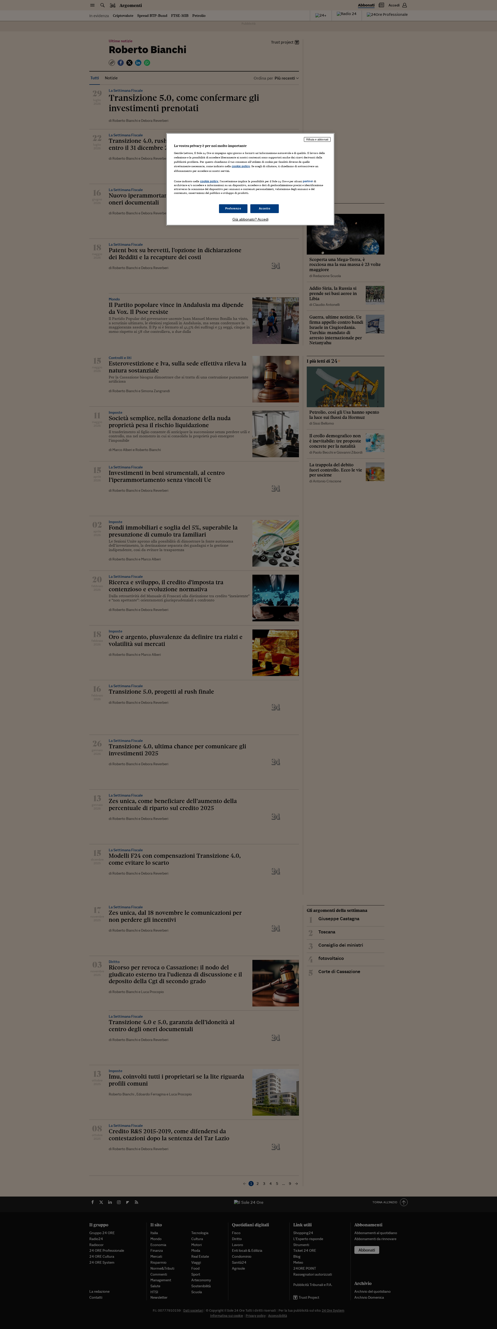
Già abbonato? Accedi (250, 219)
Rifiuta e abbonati (317, 139)
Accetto (265, 208)
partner (308, 181)
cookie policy (241, 166)
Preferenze (233, 208)
